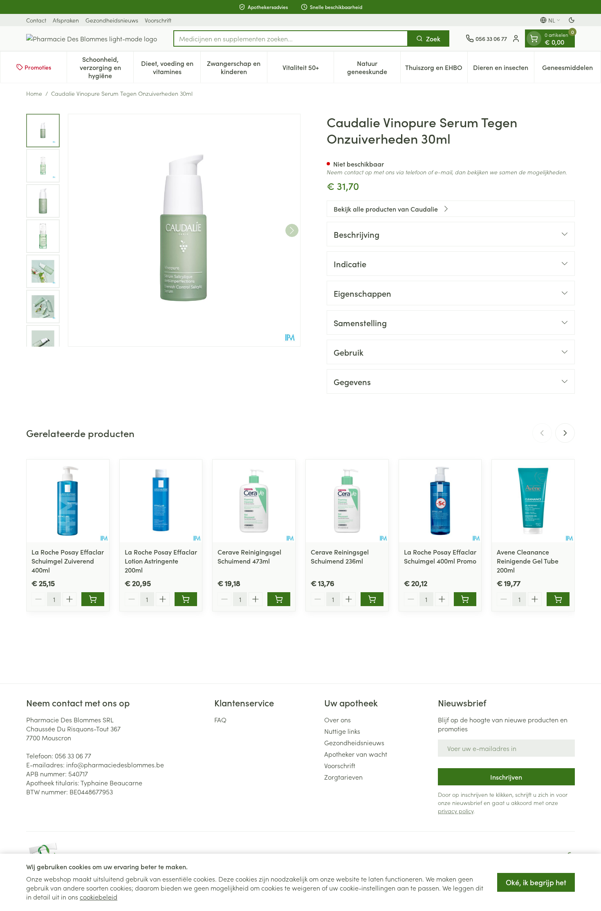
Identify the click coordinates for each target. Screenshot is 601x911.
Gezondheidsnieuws (111, 20)
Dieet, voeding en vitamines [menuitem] (170, 67)
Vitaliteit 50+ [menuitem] (308, 69)
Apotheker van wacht (355, 753)
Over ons (337, 719)
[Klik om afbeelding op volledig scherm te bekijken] (184, 230)
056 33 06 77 (73, 755)
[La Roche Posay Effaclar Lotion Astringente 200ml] (161, 501)
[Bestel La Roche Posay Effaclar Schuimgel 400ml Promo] (465, 599)
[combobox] (290, 38)
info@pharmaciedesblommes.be (115, 764)
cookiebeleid (98, 896)
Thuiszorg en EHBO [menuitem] (436, 69)
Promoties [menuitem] (38, 67)
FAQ (220, 719)
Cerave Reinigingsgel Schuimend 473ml (249, 556)
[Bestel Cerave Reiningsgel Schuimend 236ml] (372, 599)
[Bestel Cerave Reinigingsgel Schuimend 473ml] (278, 599)
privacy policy (455, 811)
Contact (36, 20)
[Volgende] (291, 230)
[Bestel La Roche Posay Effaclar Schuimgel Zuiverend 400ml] (92, 599)
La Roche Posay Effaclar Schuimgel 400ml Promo (440, 556)
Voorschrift (158, 20)
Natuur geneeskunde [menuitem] (373, 67)
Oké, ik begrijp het (536, 882)
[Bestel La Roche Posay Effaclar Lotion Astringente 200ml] (186, 599)
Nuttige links (342, 730)
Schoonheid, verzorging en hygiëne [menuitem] (106, 67)
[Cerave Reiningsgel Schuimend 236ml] (347, 501)
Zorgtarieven (343, 776)
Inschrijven (506, 776)
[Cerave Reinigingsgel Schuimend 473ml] (254, 501)
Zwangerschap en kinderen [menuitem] (237, 67)
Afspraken (66, 20)
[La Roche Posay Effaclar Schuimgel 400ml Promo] (440, 501)
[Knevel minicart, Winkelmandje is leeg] (534, 38)
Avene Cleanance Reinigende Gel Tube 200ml (527, 560)
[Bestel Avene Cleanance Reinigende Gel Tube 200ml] (558, 599)
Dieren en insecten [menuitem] (503, 69)
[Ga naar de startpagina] (91, 38)
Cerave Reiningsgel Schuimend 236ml (340, 556)
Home (34, 93)
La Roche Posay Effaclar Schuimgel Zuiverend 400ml (67, 560)
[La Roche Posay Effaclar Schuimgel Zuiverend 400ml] (68, 501)
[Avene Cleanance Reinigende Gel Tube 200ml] (533, 501)
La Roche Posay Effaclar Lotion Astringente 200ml (161, 560)
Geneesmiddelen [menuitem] (571, 69)
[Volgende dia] (565, 433)
